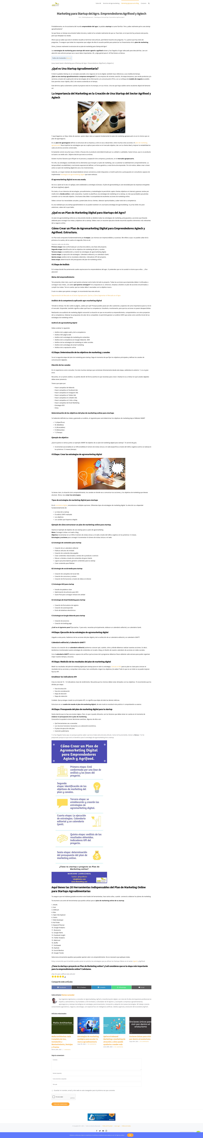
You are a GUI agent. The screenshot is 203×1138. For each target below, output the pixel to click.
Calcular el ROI (116, 666)
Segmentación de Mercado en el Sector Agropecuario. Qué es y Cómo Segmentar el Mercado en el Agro (86, 295)
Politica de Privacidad (107, 1126)
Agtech (135, 961)
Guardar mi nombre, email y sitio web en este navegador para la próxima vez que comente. (84, 1090)
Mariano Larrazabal (68, 995)
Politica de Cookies (126, 1126)
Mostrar (69, 58)
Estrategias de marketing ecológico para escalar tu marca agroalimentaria (88, 1039)
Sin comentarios (92, 1044)
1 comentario (66, 1049)
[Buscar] (148, 3)
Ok (130, 1135)
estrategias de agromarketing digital (73, 174)
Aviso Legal (117, 1126)
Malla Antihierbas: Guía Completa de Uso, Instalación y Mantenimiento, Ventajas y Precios (62, 1041)
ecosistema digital (61, 505)
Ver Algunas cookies (119, 1135)
